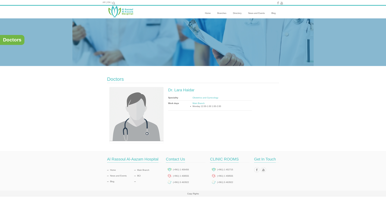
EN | (109, 2)
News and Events (256, 13)
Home (208, 13)
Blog (273, 13)
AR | (105, 2)
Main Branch (143, 170)
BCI (139, 176)
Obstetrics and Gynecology (205, 97)
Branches (221, 13)
